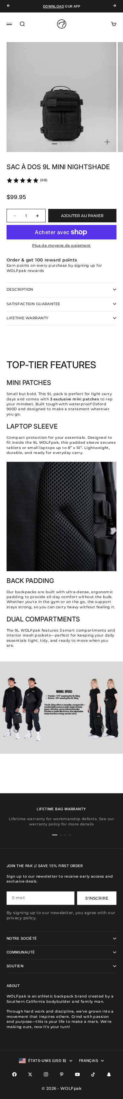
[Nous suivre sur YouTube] (77, 1074)
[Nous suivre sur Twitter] (30, 1074)
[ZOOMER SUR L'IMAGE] (107, 142)
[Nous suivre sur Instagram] (46, 1074)
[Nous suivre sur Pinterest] (61, 1074)
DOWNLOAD (53, 6)
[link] (27, 180)
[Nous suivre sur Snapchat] (109, 1074)
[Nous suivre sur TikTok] (93, 1074)
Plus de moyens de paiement (61, 245)
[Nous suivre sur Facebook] (14, 1074)
